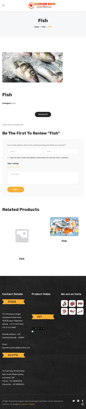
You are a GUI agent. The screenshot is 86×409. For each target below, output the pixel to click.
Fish (43, 27)
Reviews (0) (43, 114)
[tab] (43, 114)
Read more (22, 265)
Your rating (12, 163)
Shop (36, 27)
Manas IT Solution (28, 404)
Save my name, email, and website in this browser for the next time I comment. (39, 158)
